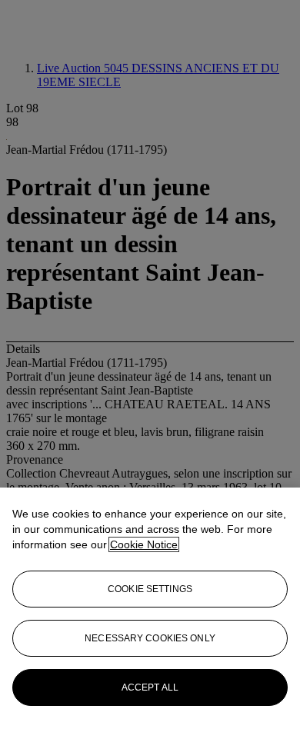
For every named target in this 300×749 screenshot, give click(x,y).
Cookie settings (150, 589)
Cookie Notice (144, 544)
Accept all (150, 687)
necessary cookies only (150, 638)
